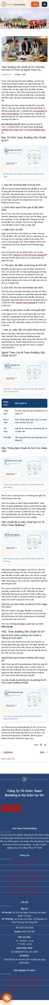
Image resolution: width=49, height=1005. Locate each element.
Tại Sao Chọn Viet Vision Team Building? (24, 878)
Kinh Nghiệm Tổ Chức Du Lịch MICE (24, 988)
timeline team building (25, 303)
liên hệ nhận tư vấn (22, 624)
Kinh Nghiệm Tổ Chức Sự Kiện (24, 982)
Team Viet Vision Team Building (25, 873)
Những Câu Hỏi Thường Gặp (24, 895)
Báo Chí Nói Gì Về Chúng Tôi (24, 884)
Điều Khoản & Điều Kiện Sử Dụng (24, 889)
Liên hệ (24, 867)
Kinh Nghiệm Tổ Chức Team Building (24, 977)
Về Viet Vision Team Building (24, 862)
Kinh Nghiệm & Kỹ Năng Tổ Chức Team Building (25, 42)
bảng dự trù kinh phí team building (29, 255)
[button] (44, 4)
